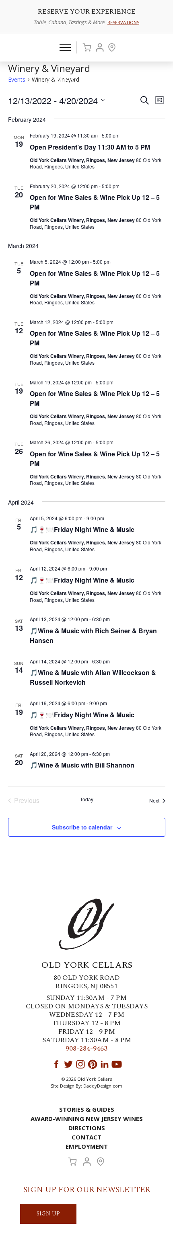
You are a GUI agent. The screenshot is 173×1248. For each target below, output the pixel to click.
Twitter (68, 1064)
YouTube (116, 1064)
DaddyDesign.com (102, 1086)
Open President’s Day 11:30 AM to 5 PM (90, 147)
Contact (86, 1137)
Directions (86, 1128)
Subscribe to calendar (82, 827)
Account (100, 47)
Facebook (56, 1064)
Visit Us (112, 47)
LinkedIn (104, 1064)
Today (86, 799)
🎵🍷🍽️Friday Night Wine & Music (82, 529)
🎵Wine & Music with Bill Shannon (82, 765)
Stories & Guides (86, 1109)
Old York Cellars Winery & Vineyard (86, 83)
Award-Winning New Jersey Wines (87, 1119)
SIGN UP (48, 1213)
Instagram (80, 1064)
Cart (87, 47)
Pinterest (92, 1064)
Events (16, 79)
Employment (87, 1146)
